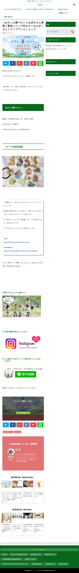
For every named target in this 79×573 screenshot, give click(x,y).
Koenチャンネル (30, 559)
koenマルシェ (8, 432)
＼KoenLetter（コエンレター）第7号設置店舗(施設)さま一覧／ (6, 528)
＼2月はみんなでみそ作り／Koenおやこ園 (27, 494)
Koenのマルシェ (50, 554)
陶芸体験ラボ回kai (13, 266)
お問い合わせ (8, 17)
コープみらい (25, 262)
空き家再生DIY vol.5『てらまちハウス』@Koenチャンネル (28, 528)
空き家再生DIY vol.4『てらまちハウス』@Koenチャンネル (39, 528)
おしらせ (17, 432)
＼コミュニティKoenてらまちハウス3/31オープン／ (17, 527)
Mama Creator (63, 9)
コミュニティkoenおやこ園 (18, 554)
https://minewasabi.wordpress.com (16, 242)
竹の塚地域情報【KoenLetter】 (11, 559)
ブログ (4, 554)
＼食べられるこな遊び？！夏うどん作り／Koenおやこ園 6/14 (17, 496)
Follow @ (23, 407)
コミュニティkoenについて (13, 9)
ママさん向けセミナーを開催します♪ (39, 494)
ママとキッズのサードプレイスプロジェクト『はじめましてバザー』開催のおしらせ (6, 497)
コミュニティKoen (36, 570)
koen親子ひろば (36, 554)
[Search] (72, 32)
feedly (24, 413)
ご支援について (63, 13)
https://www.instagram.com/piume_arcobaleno (21, 251)
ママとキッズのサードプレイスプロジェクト (40, 9)
